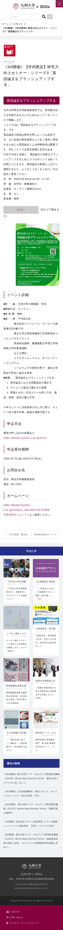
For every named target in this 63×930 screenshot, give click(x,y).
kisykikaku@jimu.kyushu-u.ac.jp (31, 888)
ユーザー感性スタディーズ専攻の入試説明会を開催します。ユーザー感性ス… (16, 645)
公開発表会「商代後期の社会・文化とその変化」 (46, 630)
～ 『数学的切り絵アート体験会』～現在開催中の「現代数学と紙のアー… (16, 745)
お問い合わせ (16, 917)
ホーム (5, 24)
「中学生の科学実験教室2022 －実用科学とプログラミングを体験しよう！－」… (16, 593)
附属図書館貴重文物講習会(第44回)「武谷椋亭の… (16, 688)
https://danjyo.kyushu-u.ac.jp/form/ (25, 437)
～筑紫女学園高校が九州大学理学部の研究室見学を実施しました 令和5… (46, 693)
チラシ (21, 209)
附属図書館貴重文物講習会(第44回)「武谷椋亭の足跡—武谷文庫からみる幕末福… (16, 698)
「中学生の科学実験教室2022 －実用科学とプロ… (16, 583)
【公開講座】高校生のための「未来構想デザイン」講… (46, 583)
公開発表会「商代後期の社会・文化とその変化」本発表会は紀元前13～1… (46, 640)
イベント (9, 61)
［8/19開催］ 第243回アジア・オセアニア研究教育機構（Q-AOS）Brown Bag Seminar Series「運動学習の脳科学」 (31, 808)
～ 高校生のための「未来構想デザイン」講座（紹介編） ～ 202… (46, 593)
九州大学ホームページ (16, 514)
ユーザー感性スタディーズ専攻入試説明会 (16, 635)
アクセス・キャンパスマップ (24, 923)
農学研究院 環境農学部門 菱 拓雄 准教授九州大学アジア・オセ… (45, 745)
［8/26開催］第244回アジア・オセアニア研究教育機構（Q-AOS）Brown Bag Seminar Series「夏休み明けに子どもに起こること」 (31, 778)
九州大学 (14, 912)
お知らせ (18, 24)
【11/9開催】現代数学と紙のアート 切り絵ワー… (16, 735)
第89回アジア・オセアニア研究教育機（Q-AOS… (46, 735)
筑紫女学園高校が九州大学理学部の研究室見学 (46, 683)
